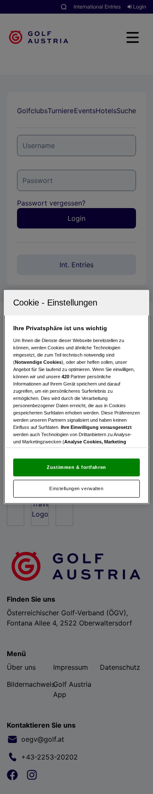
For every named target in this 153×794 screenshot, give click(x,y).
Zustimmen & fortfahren (76, 467)
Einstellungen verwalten (76, 488)
